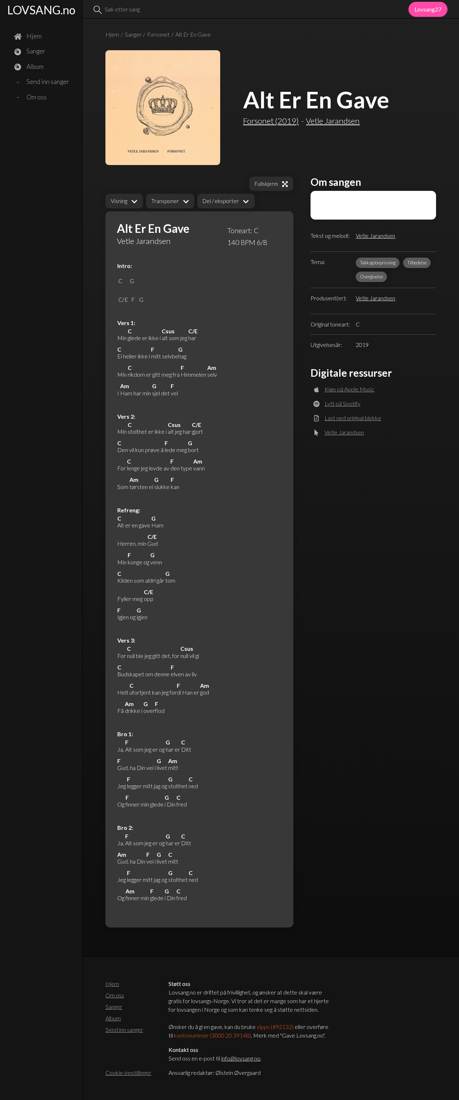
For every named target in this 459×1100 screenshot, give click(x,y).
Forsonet (158, 34)
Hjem (112, 34)
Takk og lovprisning (378, 262)
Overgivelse (371, 276)
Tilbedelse (417, 262)
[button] (124, 201)
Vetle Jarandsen (375, 235)
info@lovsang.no (240, 1058)
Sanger (133, 34)
